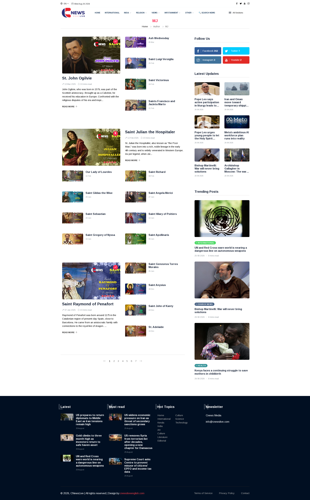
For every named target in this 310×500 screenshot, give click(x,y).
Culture (161, 433)
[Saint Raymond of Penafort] (91, 281)
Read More (68, 106)
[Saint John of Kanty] (135, 313)
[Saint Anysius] (135, 292)
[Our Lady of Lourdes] (72, 178)
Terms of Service (203, 493)
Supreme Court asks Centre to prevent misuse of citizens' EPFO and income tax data (137, 465)
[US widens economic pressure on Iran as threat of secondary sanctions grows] (115, 420)
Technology (181, 422)
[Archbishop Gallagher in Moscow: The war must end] (236, 155)
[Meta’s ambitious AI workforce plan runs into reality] (236, 121)
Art (158, 429)
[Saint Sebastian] (72, 220)
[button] (64, 4)
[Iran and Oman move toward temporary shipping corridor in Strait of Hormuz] (236, 88)
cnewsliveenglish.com (132, 493)
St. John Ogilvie (77, 78)
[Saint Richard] (135, 178)
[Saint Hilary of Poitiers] (135, 220)
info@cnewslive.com (217, 421)
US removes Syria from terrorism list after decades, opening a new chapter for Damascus (138, 441)
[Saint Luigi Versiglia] (135, 66)
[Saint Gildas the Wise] (72, 199)
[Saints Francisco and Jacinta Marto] (135, 108)
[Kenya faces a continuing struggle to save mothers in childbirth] (222, 341)
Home (97, 13)
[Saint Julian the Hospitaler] (91, 147)
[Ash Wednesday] (135, 45)
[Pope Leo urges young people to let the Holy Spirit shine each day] (207, 121)
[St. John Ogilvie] (91, 55)
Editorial (161, 440)
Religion (140, 13)
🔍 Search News (207, 13)
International (112, 13)
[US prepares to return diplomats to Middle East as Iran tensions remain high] (67, 420)
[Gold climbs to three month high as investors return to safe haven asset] (67, 440)
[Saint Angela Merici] (135, 199)
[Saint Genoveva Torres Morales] (135, 271)
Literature (162, 437)
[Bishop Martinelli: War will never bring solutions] (207, 155)
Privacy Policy (227, 493)
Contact (245, 493)
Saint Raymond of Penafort (88, 304)
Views (154, 13)
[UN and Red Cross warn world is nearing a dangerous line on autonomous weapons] (222, 218)
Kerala (160, 422)
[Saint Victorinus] (135, 87)
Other (188, 13)
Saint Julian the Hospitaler (150, 132)
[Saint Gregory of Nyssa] (72, 241)
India (126, 13)
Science (179, 418)
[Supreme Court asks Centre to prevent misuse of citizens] (115, 464)
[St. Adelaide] (135, 334)
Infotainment (171, 13)
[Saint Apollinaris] (135, 241)
